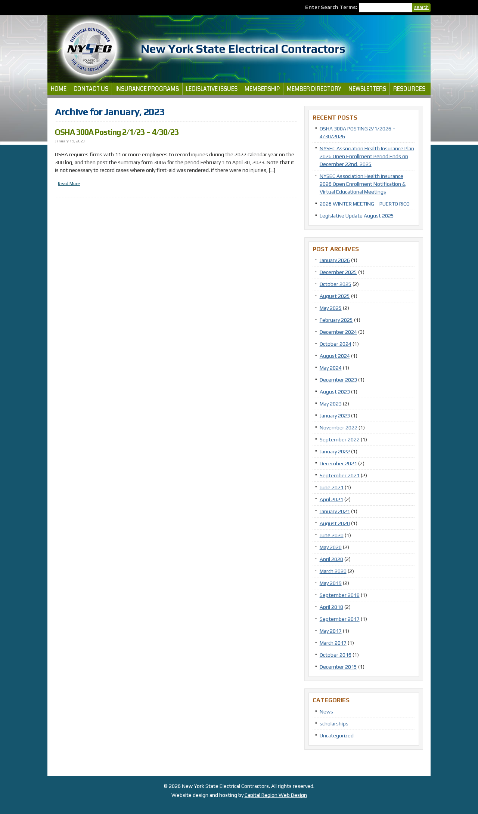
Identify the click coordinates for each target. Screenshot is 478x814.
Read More (69, 183)
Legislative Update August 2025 (357, 216)
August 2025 (335, 296)
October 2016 (335, 655)
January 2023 (335, 416)
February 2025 (336, 320)
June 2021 (332, 487)
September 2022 (340, 440)
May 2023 (331, 404)
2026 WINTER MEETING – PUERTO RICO (365, 204)
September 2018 (340, 595)
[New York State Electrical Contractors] (239, 81)
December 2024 (338, 332)
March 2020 (333, 571)
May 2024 (331, 368)
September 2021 (340, 475)
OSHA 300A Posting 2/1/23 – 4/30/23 (117, 132)
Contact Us (91, 89)
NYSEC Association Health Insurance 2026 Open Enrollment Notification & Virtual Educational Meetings (363, 184)
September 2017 (340, 619)
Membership (262, 89)
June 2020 (332, 535)
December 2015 (338, 667)
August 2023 (335, 392)
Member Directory (314, 89)
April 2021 (331, 499)
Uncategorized (337, 736)
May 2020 (331, 547)
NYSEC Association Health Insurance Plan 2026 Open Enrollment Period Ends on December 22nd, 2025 (367, 156)
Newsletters (367, 89)
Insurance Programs (147, 89)
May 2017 (331, 631)
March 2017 (333, 643)
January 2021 (335, 511)
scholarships (334, 724)
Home (58, 89)
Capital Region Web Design (276, 795)
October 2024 (335, 344)
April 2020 (331, 559)
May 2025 (331, 308)
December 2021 (338, 463)
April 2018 (331, 607)
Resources (409, 89)
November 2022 (338, 428)
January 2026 (335, 260)
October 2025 (335, 284)
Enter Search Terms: (331, 7)
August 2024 (335, 356)
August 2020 (335, 523)
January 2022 (335, 451)
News (326, 712)
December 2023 (338, 380)
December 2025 (338, 272)
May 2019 (331, 583)
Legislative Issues (212, 89)
